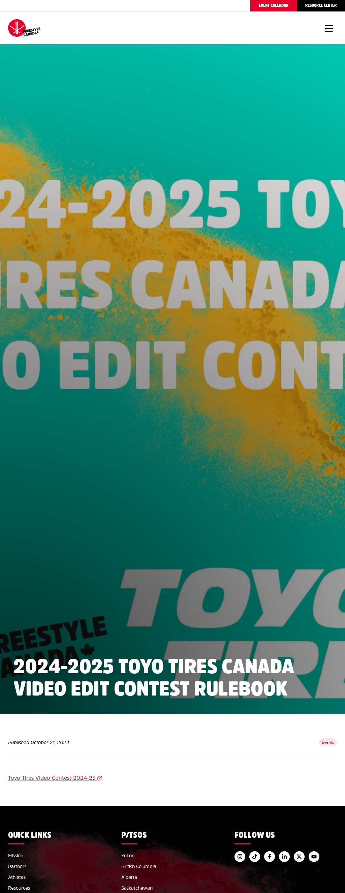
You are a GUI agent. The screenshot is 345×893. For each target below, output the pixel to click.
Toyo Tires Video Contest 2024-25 (51, 777)
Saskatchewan (137, 888)
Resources (19, 888)
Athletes (17, 877)
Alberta (129, 877)
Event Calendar (273, 5)
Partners (17, 866)
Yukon (127, 855)
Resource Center (321, 5)
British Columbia (138, 866)
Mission (15, 855)
